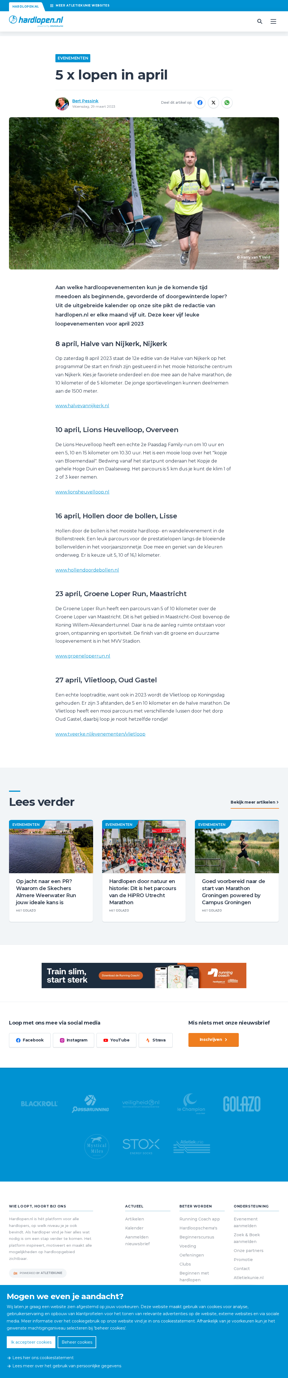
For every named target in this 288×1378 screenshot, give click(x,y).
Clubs (185, 1264)
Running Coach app (199, 1219)
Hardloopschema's (198, 1228)
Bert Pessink (85, 100)
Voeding (187, 1246)
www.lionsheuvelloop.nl (82, 492)
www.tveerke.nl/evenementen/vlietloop (100, 734)
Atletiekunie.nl (249, 1277)
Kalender (134, 1228)
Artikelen (134, 1219)
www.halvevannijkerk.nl (82, 405)
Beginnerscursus (196, 1237)
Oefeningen (191, 1255)
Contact (242, 1268)
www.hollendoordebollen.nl (87, 570)
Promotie (243, 1259)
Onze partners (249, 1250)
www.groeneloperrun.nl (82, 656)
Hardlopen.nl (25, 6)
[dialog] (144, 1331)
